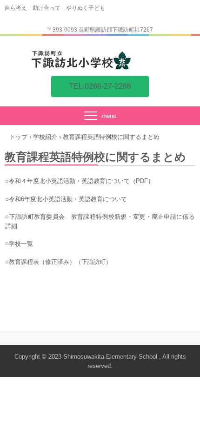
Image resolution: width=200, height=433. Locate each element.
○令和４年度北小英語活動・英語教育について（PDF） (79, 180)
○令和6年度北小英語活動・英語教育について (66, 199)
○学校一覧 (19, 243)
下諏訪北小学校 (100, 60)
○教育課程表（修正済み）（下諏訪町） (58, 261)
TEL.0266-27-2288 (100, 86)
